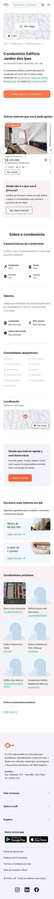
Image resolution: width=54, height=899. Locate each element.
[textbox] (28, 5)
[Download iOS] (38, 840)
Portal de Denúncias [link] (13, 851)
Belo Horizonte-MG (37, 81)
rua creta (7, 651)
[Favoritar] (45, 160)
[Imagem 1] (26, 151)
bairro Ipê (11, 81)
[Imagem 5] (34, 151)
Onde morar (17, 43)
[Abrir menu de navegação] (49, 5)
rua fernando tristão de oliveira (33, 77)
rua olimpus (33, 651)
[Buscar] (42, 4)
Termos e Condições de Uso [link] (17, 864)
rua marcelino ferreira (13, 612)
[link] (19, 210)
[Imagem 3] (30, 151)
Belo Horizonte (33, 43)
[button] (27, 420)
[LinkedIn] (27, 890)
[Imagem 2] (28, 151)
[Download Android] (16, 840)
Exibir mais (9, 712)
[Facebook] (36, 890)
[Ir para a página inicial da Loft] (7, 4)
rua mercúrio (33, 687)
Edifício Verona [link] (10, 707)
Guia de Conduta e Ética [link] (15, 870)
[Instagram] (17, 890)
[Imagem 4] (32, 151)
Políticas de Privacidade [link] (15, 857)
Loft (6, 43)
